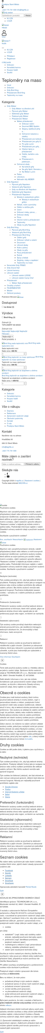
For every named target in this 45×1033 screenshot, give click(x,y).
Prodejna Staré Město (10, 4)
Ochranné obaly (23, 164)
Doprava (10, 410)
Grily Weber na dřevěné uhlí (23, 108)
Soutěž (9, 401)
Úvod (9, 85)
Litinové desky (22, 245)
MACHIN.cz (23, 483)
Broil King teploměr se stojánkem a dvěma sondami (22, 375)
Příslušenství (12, 280)
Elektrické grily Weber (20, 113)
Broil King (9, 317)
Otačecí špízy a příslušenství (28, 150)
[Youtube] (8, 476)
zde (30, 736)
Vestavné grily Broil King (21, 232)
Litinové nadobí (13, 273)
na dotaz (9, 307)
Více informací (5, 656)
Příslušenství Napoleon (21, 194)
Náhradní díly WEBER (25, 179)
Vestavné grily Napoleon (21, 187)
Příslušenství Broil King (16, 92)
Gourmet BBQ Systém (30, 126)
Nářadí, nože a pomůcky (26, 204)
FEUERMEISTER (13, 288)
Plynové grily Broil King (21, 230)
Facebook (9, 870)
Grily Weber (11, 106)
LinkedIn (8, 875)
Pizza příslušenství (24, 252)
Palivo (19, 174)
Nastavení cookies (32, 480)
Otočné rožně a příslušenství (28, 219)
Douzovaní (21, 242)
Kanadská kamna (14, 396)
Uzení (19, 209)
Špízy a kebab (22, 257)
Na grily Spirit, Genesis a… (32, 169)
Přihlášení (11, 56)
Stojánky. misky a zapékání (27, 260)
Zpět (2, 890)
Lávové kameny (13, 270)
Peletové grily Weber (20, 116)
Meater (9, 290)
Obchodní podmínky (15, 418)
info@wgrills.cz (23, 9)
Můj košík (6, 62)
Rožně (19, 255)
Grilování (10, 87)
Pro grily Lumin (28, 144)
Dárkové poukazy (14, 293)
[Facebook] (7, 474)
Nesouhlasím (18, 539)
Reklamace (11, 413)
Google (8, 873)
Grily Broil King (12, 90)
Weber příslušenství (25, 121)
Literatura (20, 176)
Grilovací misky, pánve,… (27, 212)
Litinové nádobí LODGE (21, 275)
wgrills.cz (19, 480)
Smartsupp (9, 883)
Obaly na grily (22, 250)
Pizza (19, 217)
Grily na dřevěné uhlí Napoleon (24, 189)
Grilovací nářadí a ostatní (27, 240)
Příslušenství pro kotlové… (32, 139)
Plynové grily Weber (20, 111)
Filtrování (5, 333)
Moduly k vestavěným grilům (28, 197)
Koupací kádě (12, 398)
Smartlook (9, 880)
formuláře (28, 739)
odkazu (8, 1005)
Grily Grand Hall (13, 267)
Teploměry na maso (15, 95)
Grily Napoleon (13, 182)
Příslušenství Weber (20, 118)
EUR (9, 21)
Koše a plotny (22, 247)
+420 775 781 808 (9, 9)
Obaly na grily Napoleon (26, 225)
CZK (10, 18)
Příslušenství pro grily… (31, 146)
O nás (9, 423)
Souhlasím (16, 656)
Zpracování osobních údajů (17, 416)
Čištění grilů (21, 237)
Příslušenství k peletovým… (27, 160)
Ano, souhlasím (6, 539)
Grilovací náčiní (28, 123)
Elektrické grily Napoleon (21, 192)
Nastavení (37, 539)
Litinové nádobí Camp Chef (23, 278)
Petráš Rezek (31, 887)
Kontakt (10, 421)
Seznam (8, 878)
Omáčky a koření (13, 285)
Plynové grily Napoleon (21, 184)
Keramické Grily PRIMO (16, 265)
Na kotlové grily (28, 166)
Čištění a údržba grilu (25, 207)
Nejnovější (6, 331)
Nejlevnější (15, 331)
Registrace (11, 58)
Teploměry (21, 222)
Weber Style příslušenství (22, 283)
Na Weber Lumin (28, 171)
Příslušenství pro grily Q (31, 141)
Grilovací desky (23, 214)
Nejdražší (23, 331)
